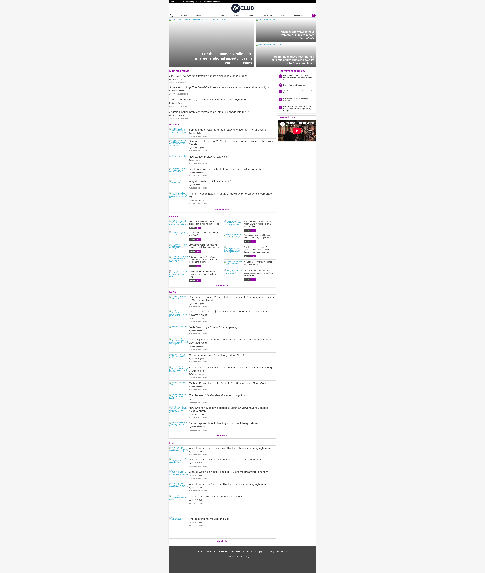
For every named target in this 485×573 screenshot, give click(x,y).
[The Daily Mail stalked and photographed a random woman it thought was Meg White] (178, 344)
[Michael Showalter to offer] (178, 386)
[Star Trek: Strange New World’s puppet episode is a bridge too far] (178, 248)
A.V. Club (180, 1)
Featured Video (287, 117)
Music (236, 15)
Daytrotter (207, 1)
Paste (171, 1)
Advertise (223, 551)
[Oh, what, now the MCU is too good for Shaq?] (178, 358)
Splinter (197, 1)
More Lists (222, 541)
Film (223, 15)
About (200, 551)
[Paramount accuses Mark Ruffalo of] (178, 302)
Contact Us (282, 551)
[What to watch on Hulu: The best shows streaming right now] (178, 462)
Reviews (174, 216)
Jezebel (189, 1)
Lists (172, 443)
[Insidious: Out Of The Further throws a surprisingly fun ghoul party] (178, 276)
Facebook (247, 551)
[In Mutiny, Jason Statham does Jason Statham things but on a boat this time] (233, 226)
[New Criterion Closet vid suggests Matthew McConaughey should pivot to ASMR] (178, 412)
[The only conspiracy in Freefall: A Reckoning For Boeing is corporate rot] (178, 198)
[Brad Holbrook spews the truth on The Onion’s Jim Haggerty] (178, 172)
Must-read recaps (179, 70)
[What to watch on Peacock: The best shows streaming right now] (178, 487)
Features (174, 124)
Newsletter (298, 15)
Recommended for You (292, 70)
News (198, 15)
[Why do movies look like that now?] (178, 184)
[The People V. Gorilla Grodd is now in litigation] (178, 398)
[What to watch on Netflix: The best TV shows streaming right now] (178, 475)
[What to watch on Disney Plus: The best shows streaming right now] (178, 451)
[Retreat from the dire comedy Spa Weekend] (178, 235)
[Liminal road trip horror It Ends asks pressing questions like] (233, 275)
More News (221, 436)
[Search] (171, 15)
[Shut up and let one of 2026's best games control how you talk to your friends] (178, 146)
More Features (222, 209)
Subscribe (267, 15)
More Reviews (222, 286)
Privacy (270, 551)
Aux (283, 15)
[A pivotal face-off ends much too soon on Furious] (233, 263)
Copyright (259, 551)
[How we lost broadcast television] (178, 159)
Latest (184, 15)
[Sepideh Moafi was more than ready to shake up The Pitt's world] (178, 132)
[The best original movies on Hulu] (178, 526)
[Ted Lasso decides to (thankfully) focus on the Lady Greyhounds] (233, 238)
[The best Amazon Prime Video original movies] (178, 504)
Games (251, 15)
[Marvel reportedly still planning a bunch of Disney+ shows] (178, 426)
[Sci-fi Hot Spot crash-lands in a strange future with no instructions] (178, 224)
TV (211, 15)
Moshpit (216, 1)
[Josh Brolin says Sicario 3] (178, 330)
